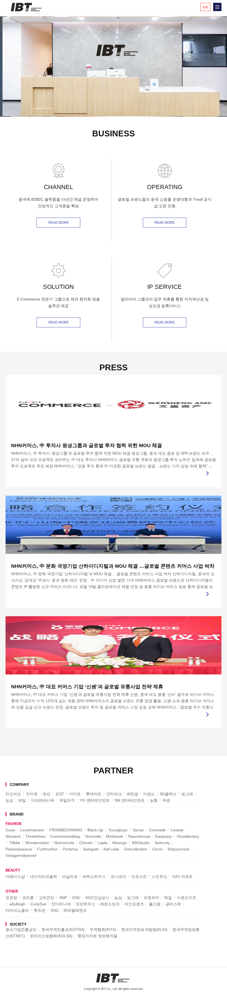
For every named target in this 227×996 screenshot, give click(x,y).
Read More (58, 223)
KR (205, 7)
